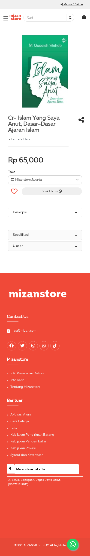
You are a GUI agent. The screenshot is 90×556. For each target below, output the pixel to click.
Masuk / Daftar (73, 4)
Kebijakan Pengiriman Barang (32, 434)
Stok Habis (50, 191)
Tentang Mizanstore (25, 387)
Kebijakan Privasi (23, 448)
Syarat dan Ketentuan (26, 455)
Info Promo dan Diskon (27, 373)
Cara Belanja (19, 421)
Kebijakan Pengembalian (28, 441)
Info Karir (17, 380)
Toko (11, 172)
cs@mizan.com (25, 330)
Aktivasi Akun (20, 414)
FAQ (13, 428)
